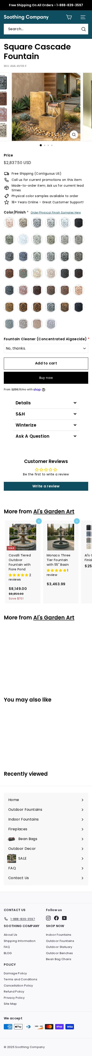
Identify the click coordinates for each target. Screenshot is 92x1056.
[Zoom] (74, 135)
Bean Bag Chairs (58, 959)
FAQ (7, 947)
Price (8, 155)
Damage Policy (15, 973)
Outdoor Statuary (59, 947)
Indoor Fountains (58, 935)
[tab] (46, 402)
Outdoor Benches (59, 953)
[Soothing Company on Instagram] (48, 918)
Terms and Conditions (20, 979)
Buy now (46, 378)
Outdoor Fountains (60, 941)
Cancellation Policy (18, 985)
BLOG (8, 953)
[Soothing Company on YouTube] (64, 918)
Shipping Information (20, 941)
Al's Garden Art (53, 511)
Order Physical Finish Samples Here (56, 212)
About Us (10, 935)
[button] (19, 575)
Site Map (10, 1004)
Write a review (46, 486)
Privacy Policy (14, 998)
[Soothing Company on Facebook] (56, 918)
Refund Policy (14, 991)
